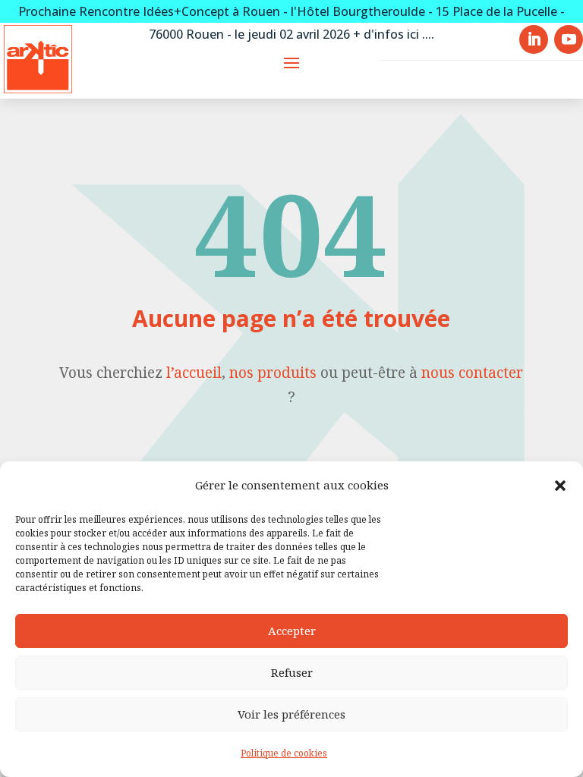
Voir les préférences (291, 714)
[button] (560, 485)
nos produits (273, 372)
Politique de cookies (284, 753)
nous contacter (472, 372)
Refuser (292, 672)
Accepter (292, 630)
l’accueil (194, 372)
